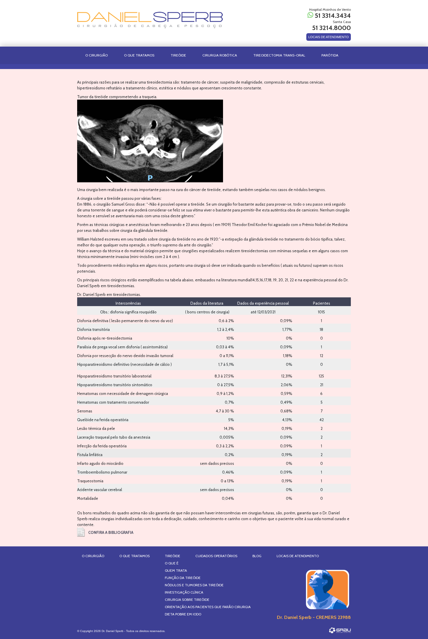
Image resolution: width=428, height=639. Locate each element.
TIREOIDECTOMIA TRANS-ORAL (279, 55)
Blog (256, 556)
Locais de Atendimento (298, 556)
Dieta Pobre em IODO (183, 614)
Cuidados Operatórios (216, 556)
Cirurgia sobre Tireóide (187, 599)
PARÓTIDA (329, 55)
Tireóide (172, 556)
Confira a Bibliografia (110, 532)
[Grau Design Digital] (340, 630)
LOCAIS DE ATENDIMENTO (328, 37)
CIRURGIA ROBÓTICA (219, 55)
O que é (171, 563)
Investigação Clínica (184, 592)
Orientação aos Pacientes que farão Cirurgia (208, 607)
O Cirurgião (96, 55)
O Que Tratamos (139, 55)
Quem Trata (176, 570)
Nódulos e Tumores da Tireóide (194, 585)
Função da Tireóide (183, 578)
